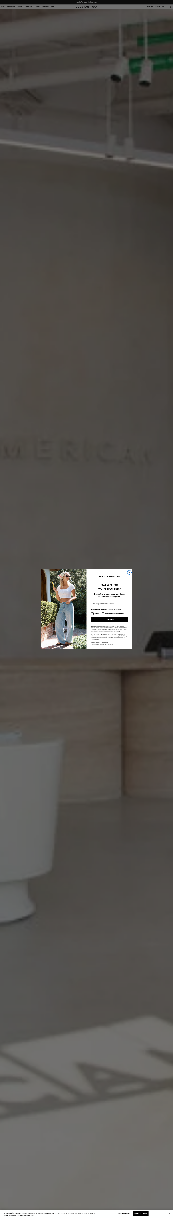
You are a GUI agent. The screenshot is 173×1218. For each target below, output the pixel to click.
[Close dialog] (129, 572)
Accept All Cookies (140, 1213)
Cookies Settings (123, 1213)
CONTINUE (109, 619)
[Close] (169, 1213)
